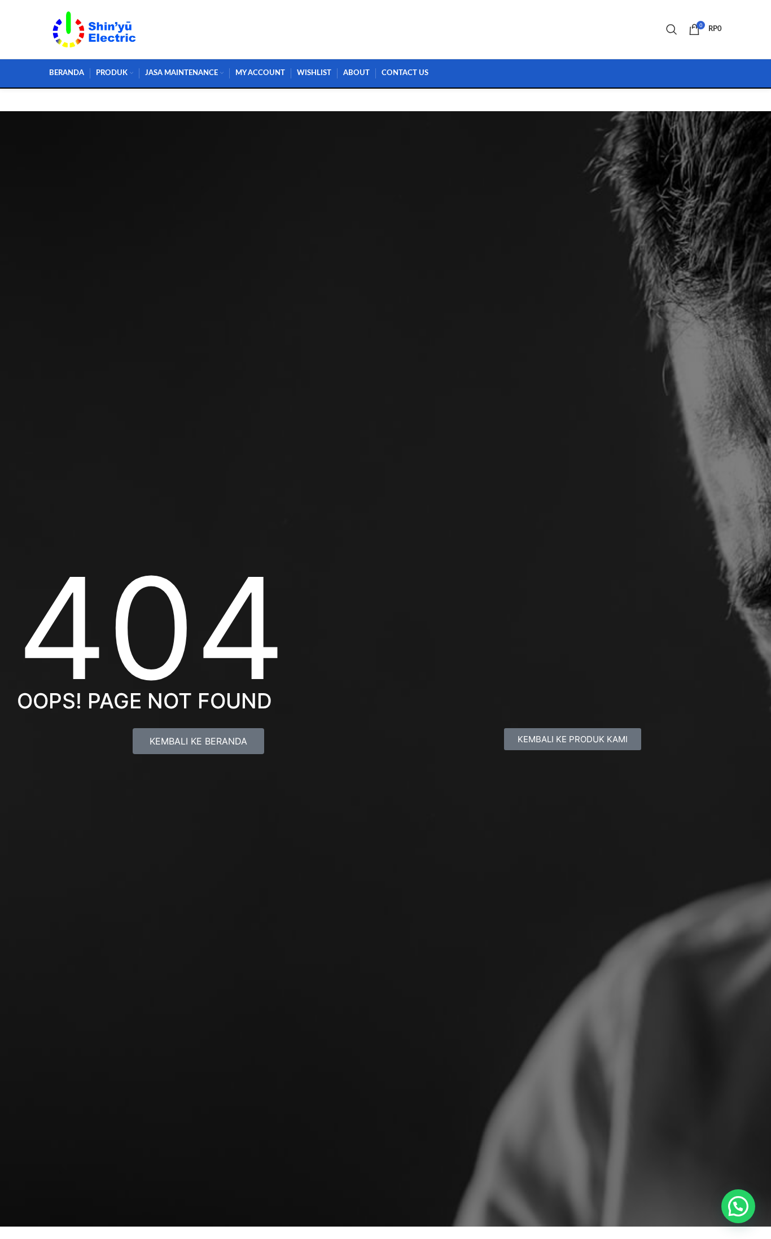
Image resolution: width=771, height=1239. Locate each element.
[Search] (671, 29)
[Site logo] (94, 28)
